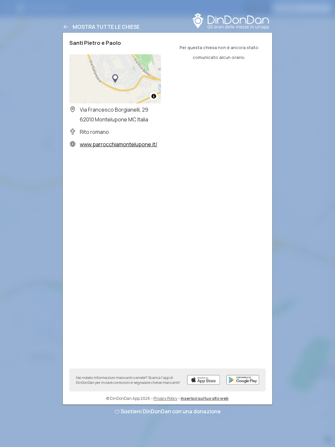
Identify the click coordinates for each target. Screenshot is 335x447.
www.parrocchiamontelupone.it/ (118, 144)
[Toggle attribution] (154, 96)
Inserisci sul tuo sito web (205, 398)
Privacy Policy (165, 398)
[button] (115, 79)
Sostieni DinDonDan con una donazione (171, 411)
